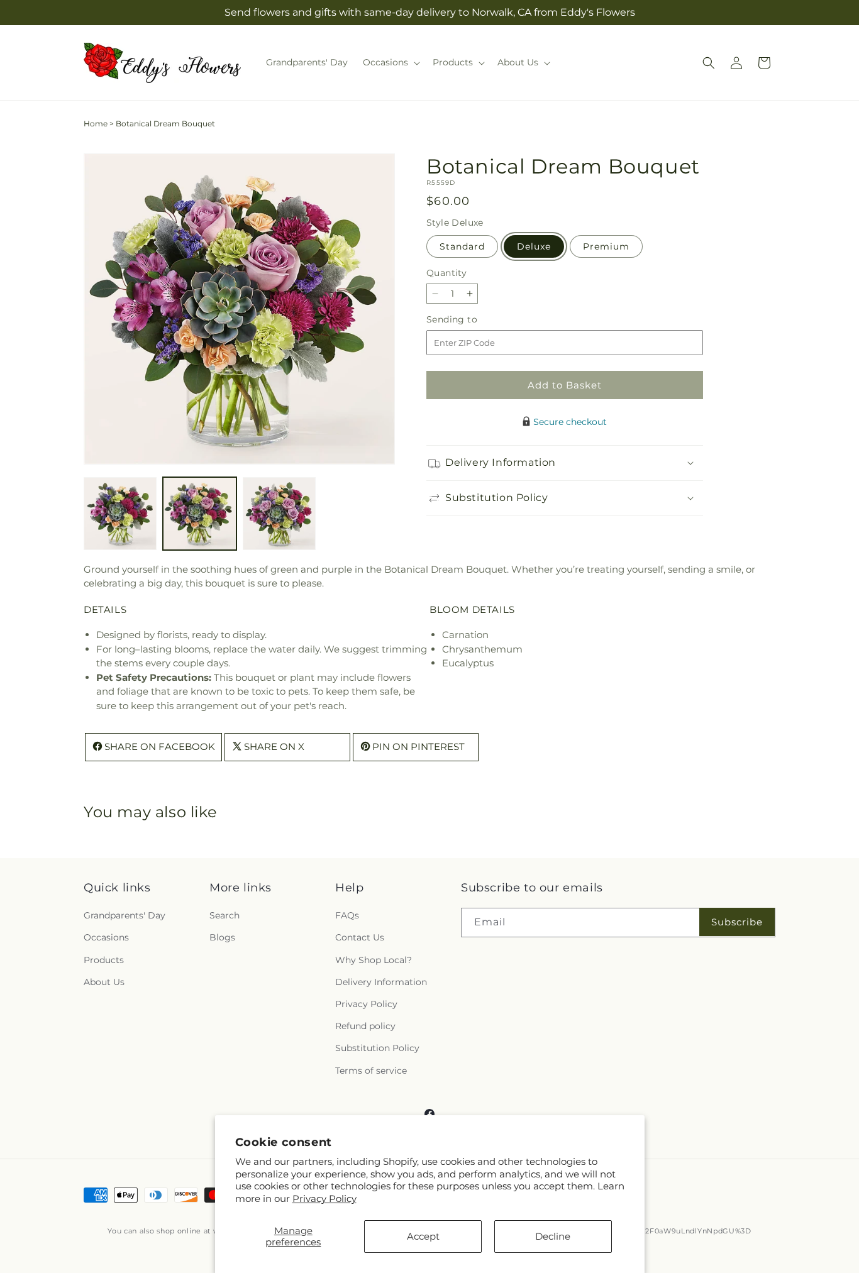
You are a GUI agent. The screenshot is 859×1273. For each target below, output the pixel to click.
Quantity (446, 272)
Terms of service (371, 1070)
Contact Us (359, 938)
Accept (423, 1236)
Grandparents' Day (124, 915)
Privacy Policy (324, 1198)
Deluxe (534, 246)
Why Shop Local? (373, 960)
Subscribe (737, 922)
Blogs (222, 938)
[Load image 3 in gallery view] (279, 513)
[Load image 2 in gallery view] (199, 513)
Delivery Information (381, 982)
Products (104, 960)
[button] (390, 62)
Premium (606, 246)
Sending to (470, 319)
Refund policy (365, 1026)
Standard (462, 246)
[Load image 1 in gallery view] (120, 513)
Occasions (106, 938)
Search (224, 915)
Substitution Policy (377, 1048)
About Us (104, 982)
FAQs (347, 915)
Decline (552, 1236)
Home (96, 123)
